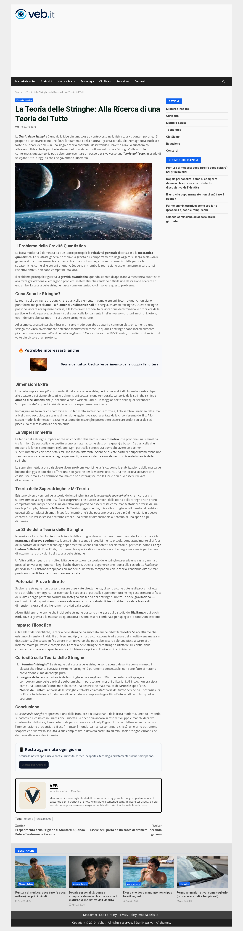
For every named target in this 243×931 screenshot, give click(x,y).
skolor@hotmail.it (58, 791)
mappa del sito (148, 915)
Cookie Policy (108, 915)
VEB (17, 127)
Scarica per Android (34, 764)
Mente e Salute (66, 81)
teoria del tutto (44, 818)
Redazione (123, 81)
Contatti (139, 81)
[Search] (223, 81)
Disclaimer (90, 915)
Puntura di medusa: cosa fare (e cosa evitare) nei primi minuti (40, 872)
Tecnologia (87, 81)
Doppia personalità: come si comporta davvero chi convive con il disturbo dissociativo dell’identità (191, 183)
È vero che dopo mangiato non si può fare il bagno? (148, 872)
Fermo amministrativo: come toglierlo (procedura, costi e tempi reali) (202, 872)
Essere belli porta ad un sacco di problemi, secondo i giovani (126, 830)
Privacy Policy (127, 915)
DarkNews (143, 923)
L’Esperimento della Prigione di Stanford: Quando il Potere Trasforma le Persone (51, 830)
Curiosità (46, 81)
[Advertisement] (121, 46)
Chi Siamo (105, 81)
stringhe (28, 818)
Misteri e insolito (25, 81)
